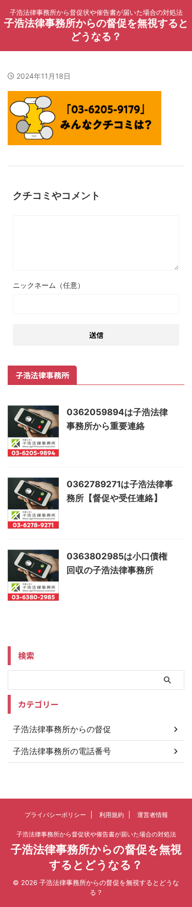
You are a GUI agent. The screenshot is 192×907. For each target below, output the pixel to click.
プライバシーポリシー (55, 815)
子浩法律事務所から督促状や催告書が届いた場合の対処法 (96, 834)
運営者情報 (152, 815)
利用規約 (111, 815)
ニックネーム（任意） (48, 285)
